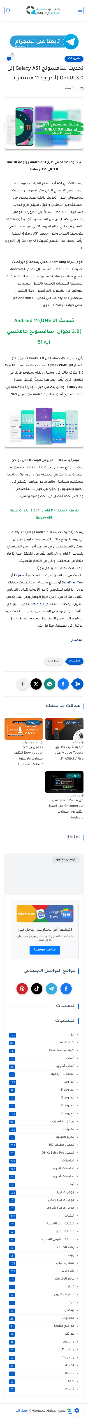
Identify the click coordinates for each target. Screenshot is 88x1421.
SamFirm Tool (72, 583)
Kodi (43, 1381)
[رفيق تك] (44, 10)
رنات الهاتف (43, 1247)
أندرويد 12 (42, 1098)
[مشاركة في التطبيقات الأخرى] (22, 684)
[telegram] (51, 988)
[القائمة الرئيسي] (80, 10)
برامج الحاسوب (42, 1121)
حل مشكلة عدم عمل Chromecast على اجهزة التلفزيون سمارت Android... (65, 809)
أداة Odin (38, 604)
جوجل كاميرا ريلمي (42, 1200)
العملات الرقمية (43, 1074)
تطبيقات (42, 1161)
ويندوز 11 (42, 1350)
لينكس (43, 1310)
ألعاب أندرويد (42, 1066)
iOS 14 (42, 1365)
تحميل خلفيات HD (42, 1145)
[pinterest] (22, 988)
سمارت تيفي (42, 1263)
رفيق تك (22, 1411)
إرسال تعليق (65, 859)
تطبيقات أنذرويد (42, 1177)
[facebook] (66, 988)
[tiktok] (36, 988)
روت (42, 1255)
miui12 (42, 1389)
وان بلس (43, 1342)
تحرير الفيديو (43, 1137)
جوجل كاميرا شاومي (42, 1208)
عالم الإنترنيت (42, 1279)
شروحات (74, 58)
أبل (42, 1035)
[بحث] (8, 10)
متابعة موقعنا (45, 950)
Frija (17, 576)
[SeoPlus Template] (70, 1411)
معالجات (42, 1318)
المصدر (77, 640)
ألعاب (42, 1058)
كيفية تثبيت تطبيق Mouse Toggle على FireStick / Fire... (69, 753)
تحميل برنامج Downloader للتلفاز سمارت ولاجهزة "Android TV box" (28, 756)
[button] (63, 684)
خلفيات (42, 1216)
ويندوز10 (43, 1358)
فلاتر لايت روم (43, 1295)
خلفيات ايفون (43, 1232)
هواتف (43, 1334)
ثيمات (42, 1184)
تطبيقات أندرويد (42, 1169)
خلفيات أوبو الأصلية (43, 1224)
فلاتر (43, 1287)
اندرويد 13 (43, 1106)
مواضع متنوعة (42, 1326)
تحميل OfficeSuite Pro (43, 1153)
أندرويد (42, 1082)
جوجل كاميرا (42, 1192)
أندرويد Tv (42, 1114)
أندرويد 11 (42, 1090)
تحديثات (42, 1129)
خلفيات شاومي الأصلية (42, 1240)
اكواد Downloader (43, 1051)
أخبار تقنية (42, 1043)
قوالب (43, 1302)
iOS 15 (43, 1373)
